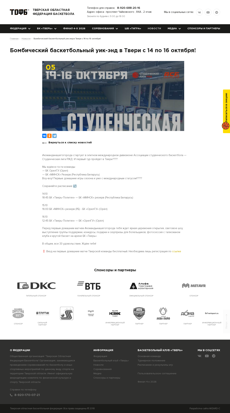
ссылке (176, 251)
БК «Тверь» (44, 29)
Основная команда (149, 356)
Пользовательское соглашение (157, 373)
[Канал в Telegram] (216, 12)
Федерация (18, 29)
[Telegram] (54, 136)
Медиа (172, 29)
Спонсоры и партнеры (203, 29)
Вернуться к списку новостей (70, 142)
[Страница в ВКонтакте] (199, 12)
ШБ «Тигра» (133, 29)
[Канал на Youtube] (208, 12)
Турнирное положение (151, 360)
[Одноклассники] (49, 136)
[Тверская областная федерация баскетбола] (19, 12)
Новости (154, 29)
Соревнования (103, 29)
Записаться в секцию (226, 107)
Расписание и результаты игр (155, 364)
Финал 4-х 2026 (74, 29)
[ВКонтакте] (44, 136)
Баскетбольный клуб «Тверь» (111, 360)
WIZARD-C (214, 408)
